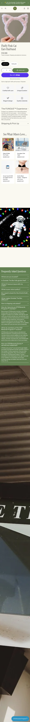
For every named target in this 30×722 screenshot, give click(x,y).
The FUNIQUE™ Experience (14, 108)
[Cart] (28, 8)
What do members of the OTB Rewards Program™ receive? (11, 328)
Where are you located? (9, 277)
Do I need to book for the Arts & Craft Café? (14, 294)
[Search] (5, 8)
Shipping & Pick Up (10, 123)
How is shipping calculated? (11, 303)
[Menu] (2, 8)
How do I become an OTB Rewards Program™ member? (13, 308)
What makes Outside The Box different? (11, 299)
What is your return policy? (10, 289)
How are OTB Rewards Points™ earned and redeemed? (12, 344)
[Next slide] (28, 3)
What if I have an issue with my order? (12, 285)
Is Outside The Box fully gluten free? (13, 280)
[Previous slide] (2, 3)
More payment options (15, 78)
